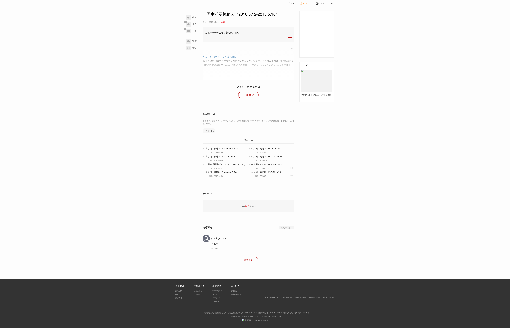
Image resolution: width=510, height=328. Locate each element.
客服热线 (234, 291)
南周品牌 (178, 291)
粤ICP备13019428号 (301, 313)
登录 (333, 3)
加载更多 (248, 259)
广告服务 (197, 294)
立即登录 (248, 95)
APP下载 (322, 3)
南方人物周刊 (217, 291)
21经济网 (215, 301)
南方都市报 (216, 298)
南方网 (214, 294)
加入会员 (306, 3)
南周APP (178, 294)
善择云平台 (198, 291)
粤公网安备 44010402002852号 (256, 320)
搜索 (292, 3)
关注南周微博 (236, 294)
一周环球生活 (209, 131)
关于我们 (178, 298)
